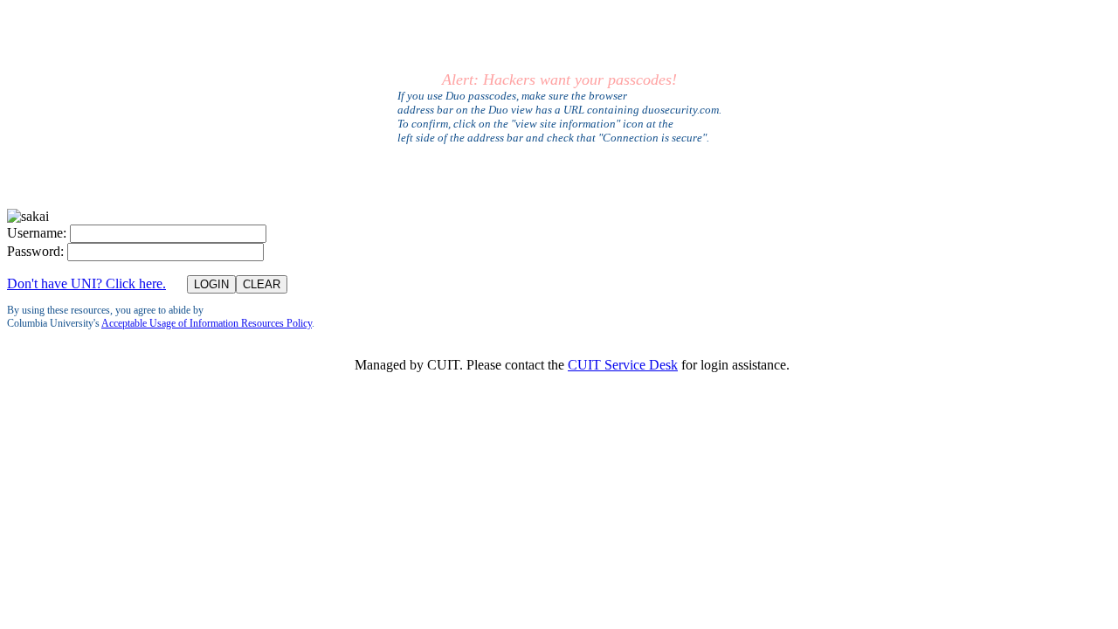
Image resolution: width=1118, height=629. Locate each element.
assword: (35, 251)
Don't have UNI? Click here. (86, 283)
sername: (36, 232)
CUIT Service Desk (623, 364)
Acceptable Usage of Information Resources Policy (206, 323)
